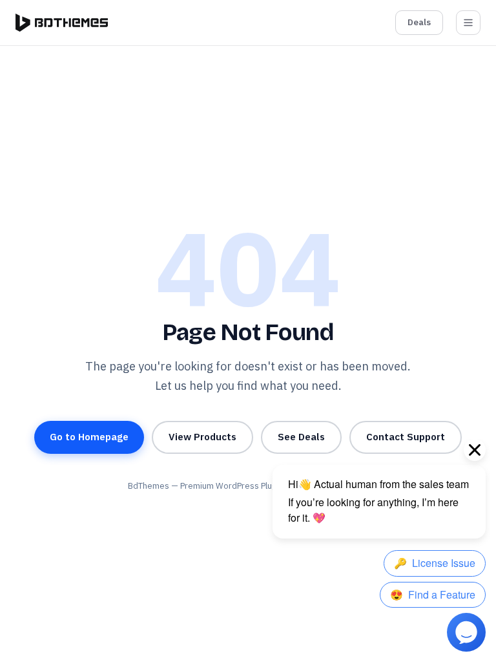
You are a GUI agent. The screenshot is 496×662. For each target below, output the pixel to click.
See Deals (301, 437)
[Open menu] (468, 22)
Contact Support (405, 437)
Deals (419, 22)
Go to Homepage (89, 437)
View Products (202, 437)
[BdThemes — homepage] (62, 23)
